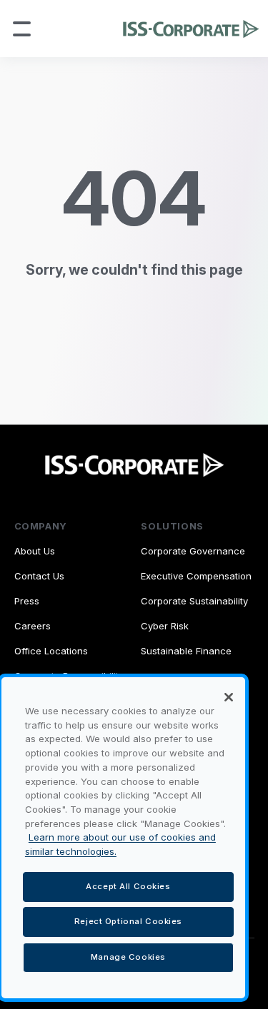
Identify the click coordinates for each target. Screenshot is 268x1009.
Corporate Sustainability (194, 601)
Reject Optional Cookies (128, 921)
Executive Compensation (196, 576)
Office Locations (51, 650)
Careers (32, 626)
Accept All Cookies (128, 886)
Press (26, 601)
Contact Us (39, 576)
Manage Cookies (128, 957)
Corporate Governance (193, 551)
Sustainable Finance (186, 650)
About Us (34, 551)
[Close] (228, 697)
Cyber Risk (165, 626)
